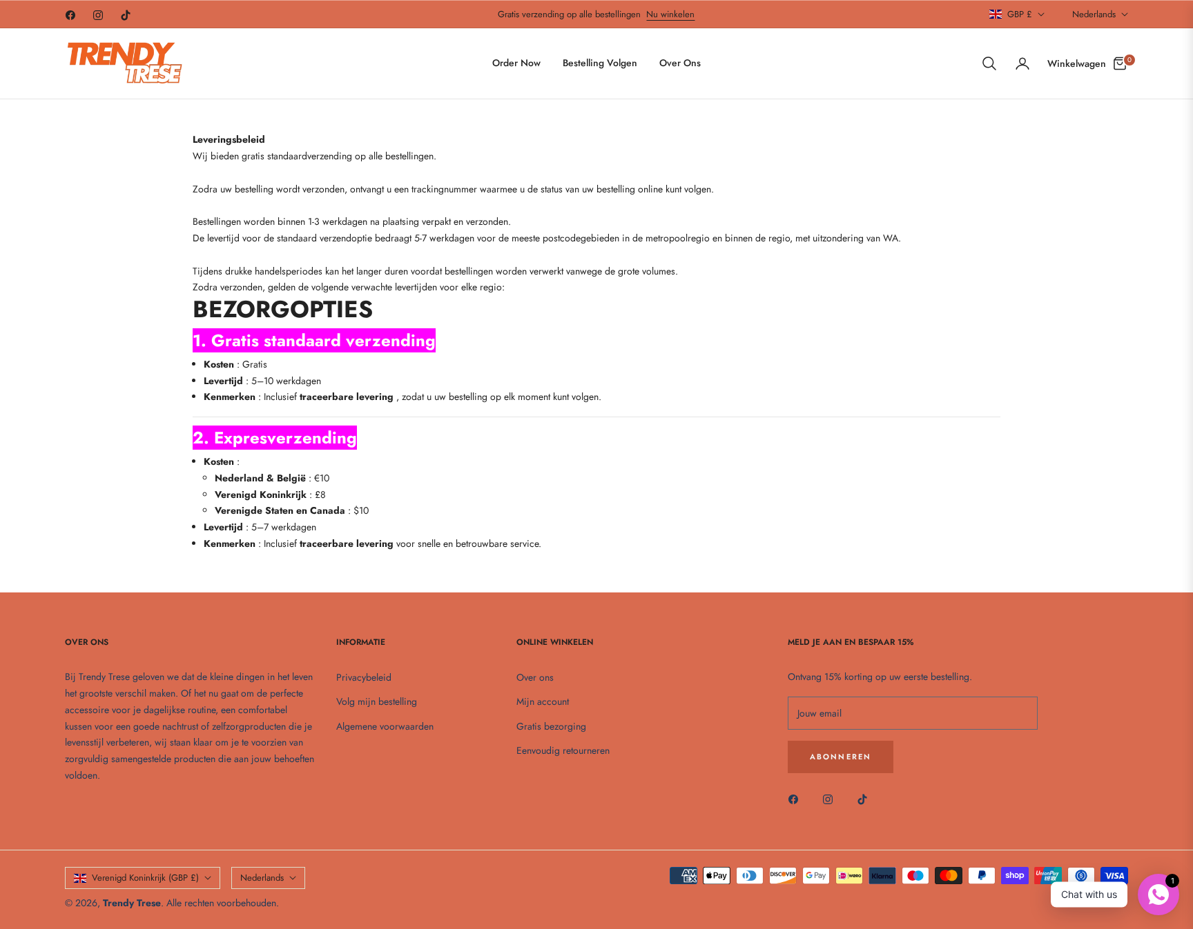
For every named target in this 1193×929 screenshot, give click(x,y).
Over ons (535, 677)
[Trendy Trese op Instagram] (831, 798)
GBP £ (1019, 14)
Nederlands (1094, 14)
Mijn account (542, 701)
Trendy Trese (132, 903)
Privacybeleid (363, 677)
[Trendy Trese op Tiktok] (866, 798)
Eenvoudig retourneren (563, 750)
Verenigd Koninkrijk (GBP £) (145, 877)
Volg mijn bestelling (376, 701)
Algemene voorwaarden (385, 726)
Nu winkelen (670, 14)
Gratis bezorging (551, 726)
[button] (989, 63)
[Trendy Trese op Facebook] (797, 798)
